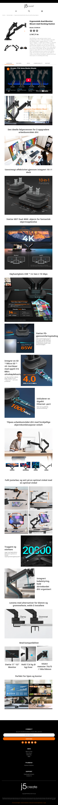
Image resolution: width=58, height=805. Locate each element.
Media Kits (29, 754)
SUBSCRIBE (29, 739)
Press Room (29, 753)
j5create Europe (32, 793)
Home (3, 15)
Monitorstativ (10, 15)
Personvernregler (16, 802)
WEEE (29, 756)
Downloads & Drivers (29, 774)
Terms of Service (24, 802)
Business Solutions (29, 765)
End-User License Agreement (36, 802)
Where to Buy (29, 751)
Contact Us (29, 776)
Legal (45, 802)
